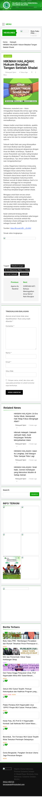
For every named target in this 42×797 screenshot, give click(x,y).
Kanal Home (7, 694)
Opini (4, 662)
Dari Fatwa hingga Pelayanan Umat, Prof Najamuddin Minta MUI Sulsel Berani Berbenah (19, 675)
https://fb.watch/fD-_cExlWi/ (20, 228)
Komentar (10, 326)
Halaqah (7, 56)
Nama (9, 353)
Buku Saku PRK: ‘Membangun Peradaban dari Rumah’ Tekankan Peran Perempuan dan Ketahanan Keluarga (36, 32)
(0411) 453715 (8, 782)
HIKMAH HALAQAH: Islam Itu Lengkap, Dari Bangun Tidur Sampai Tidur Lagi (25, 453)
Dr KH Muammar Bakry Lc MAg (17, 270)
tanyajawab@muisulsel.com (13, 784)
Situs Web (9, 371)
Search (6, 490)
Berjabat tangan (18, 266)
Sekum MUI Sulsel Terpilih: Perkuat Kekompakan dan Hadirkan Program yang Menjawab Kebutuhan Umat (19, 691)
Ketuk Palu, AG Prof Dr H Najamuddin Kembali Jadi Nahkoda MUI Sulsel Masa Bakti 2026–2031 (19, 723)
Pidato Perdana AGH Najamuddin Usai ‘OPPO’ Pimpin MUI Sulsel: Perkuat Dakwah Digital (21, 707)
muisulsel (24, 274)
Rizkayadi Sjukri (10, 72)
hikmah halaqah (11, 274)
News (5, 646)
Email (8, 362)
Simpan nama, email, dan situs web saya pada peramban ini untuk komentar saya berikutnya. (20, 382)
